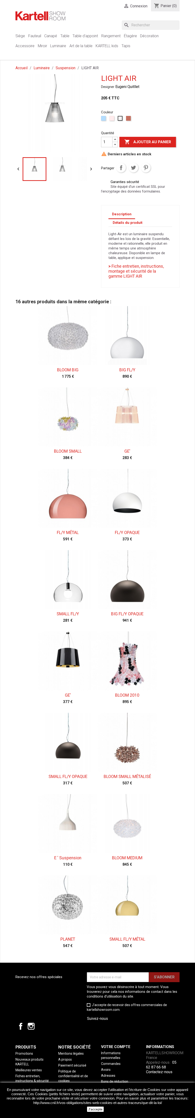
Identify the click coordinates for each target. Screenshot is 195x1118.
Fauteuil (34, 36)
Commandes (111, 1064)
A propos (65, 1059)
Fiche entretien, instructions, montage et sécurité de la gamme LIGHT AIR (136, 271)
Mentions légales (71, 1053)
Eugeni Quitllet (127, 86)
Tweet (133, 167)
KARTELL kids (107, 46)
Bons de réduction (114, 1081)
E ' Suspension (67, 858)
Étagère (130, 36)
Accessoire (24, 46)
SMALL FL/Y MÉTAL (127, 939)
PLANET (67, 939)
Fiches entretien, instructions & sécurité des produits (32, 1080)
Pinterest (146, 167)
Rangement (111, 36)
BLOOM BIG (67, 370)
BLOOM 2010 (127, 695)
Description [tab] (122, 214)
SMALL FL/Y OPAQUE (68, 776)
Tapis (126, 46)
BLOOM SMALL (68, 451)
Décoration (149, 36)
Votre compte (115, 1046)
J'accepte (95, 1109)
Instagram (31, 1026)
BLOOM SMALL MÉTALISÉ (127, 776)
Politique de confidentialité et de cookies (73, 1076)
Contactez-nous (159, 1072)
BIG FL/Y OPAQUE (127, 614)
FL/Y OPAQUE (127, 532)
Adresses (108, 1075)
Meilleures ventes (28, 1070)
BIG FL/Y (127, 370)
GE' (127, 451)
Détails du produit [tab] (127, 223)
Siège (20, 36)
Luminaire (58, 46)
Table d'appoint (85, 36)
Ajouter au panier (147, 142)
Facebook (20, 1026)
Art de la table (81, 46)
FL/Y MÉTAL (68, 532)
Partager (121, 167)
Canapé (50, 36)
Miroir (42, 46)
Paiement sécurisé (72, 1065)
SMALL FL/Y (68, 614)
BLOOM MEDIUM (127, 858)
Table (64, 36)
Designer (107, 87)
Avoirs (106, 1070)
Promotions (24, 1053)
